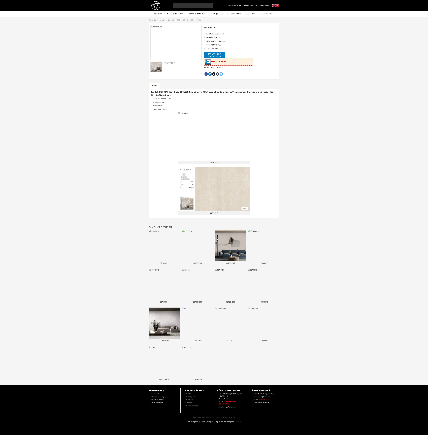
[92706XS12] (263, 284)
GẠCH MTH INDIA (266, 14)
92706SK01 (263, 341)
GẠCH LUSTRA (250, 14)
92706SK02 (197, 379)
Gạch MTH (189, 394)
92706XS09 (197, 302)
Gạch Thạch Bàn (191, 397)
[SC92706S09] (164, 361)
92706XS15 (230, 263)
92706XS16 (197, 263)
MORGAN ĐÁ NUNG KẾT (196, 14)
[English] (274, 5)
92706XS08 (230, 341)
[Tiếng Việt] (277, 5)
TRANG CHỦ (158, 14)
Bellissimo (189, 402)
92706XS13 (263, 263)
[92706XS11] (164, 245)
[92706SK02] (197, 361)
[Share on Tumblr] (217, 74)
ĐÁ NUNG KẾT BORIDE (175, 14)
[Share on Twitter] (210, 74)
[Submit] (212, 5)
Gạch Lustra (189, 400)
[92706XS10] (164, 284)
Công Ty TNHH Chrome (214, 417)
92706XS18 (230, 302)
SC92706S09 (164, 379)
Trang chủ (152, 20)
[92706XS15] (230, 245)
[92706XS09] (197, 284)
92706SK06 (197, 341)
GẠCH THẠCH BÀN (216, 14)
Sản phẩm (162, 20)
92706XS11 (164, 263)
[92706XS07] (164, 323)
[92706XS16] (197, 245)
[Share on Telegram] (221, 74)
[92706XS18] (230, 284)
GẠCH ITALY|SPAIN (234, 14)
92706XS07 (164, 341)
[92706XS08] (230, 323)
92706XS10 (164, 302)
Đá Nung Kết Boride (192, 405)
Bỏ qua (238, 422)
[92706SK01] (263, 323)
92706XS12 (263, 302)
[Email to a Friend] (213, 74)
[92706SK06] (197, 323)
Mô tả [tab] (154, 86)
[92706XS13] (263, 245)
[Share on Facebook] (206, 74)
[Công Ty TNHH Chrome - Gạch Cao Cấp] (159, 5)
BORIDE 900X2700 (194, 20)
